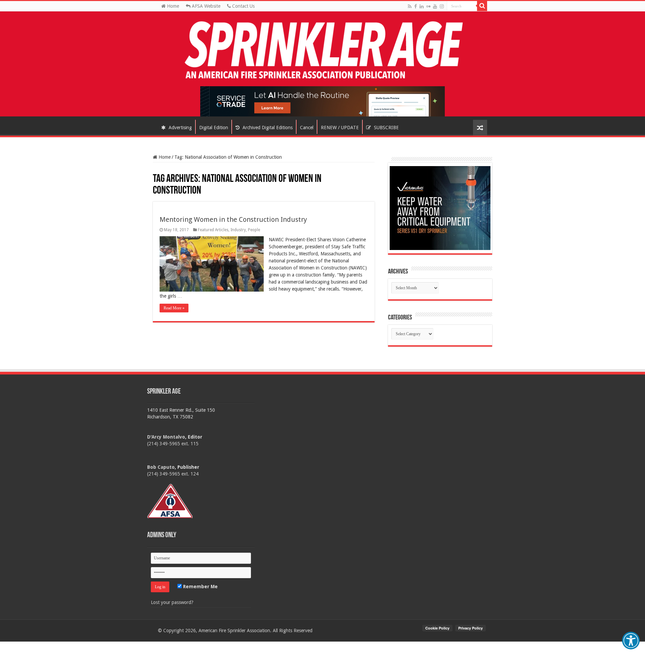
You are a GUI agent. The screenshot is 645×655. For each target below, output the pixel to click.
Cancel (306, 127)
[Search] (482, 6)
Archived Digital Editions (267, 127)
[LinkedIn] (421, 6)
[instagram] (441, 6)
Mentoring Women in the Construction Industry (233, 219)
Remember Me (200, 586)
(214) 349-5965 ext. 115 (173, 443)
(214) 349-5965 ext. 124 (173, 473)
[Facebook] (416, 6)
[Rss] (409, 6)
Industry (238, 230)
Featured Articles (213, 230)
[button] (631, 641)
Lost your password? (172, 602)
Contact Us (243, 6)
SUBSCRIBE (386, 127)
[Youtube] (435, 6)
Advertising (179, 127)
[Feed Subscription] (156, 172)
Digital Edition (213, 127)
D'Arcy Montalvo (166, 437)
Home (172, 6)
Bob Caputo (161, 467)
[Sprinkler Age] (322, 50)
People (254, 230)
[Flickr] (428, 6)
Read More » (174, 308)
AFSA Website (205, 6)
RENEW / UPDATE (340, 127)
